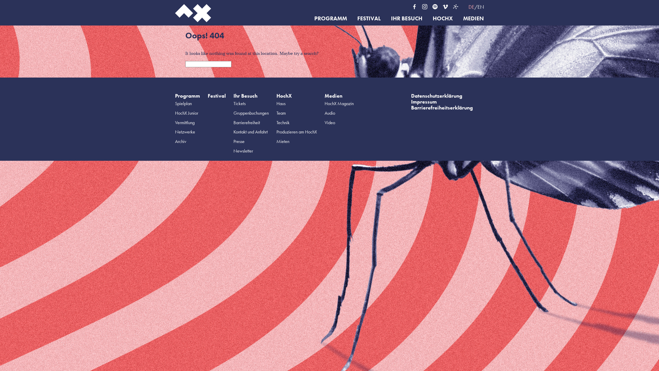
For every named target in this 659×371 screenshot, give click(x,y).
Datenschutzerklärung (436, 95)
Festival (369, 18)
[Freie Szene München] (455, 6)
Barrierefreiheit (246, 122)
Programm (330, 18)
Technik (283, 122)
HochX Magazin (339, 103)
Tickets (239, 103)
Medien (473, 18)
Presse (239, 141)
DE (471, 7)
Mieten (282, 141)
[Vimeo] (445, 6)
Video (330, 122)
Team (281, 113)
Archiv (180, 141)
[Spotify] (435, 6)
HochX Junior (186, 113)
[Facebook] (414, 6)
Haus (280, 103)
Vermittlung (185, 122)
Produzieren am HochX (296, 132)
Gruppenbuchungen (251, 113)
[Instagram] (424, 6)
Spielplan (183, 103)
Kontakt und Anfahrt (250, 132)
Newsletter (243, 151)
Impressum (424, 101)
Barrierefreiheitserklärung (442, 107)
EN (481, 7)
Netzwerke (185, 132)
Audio (330, 113)
